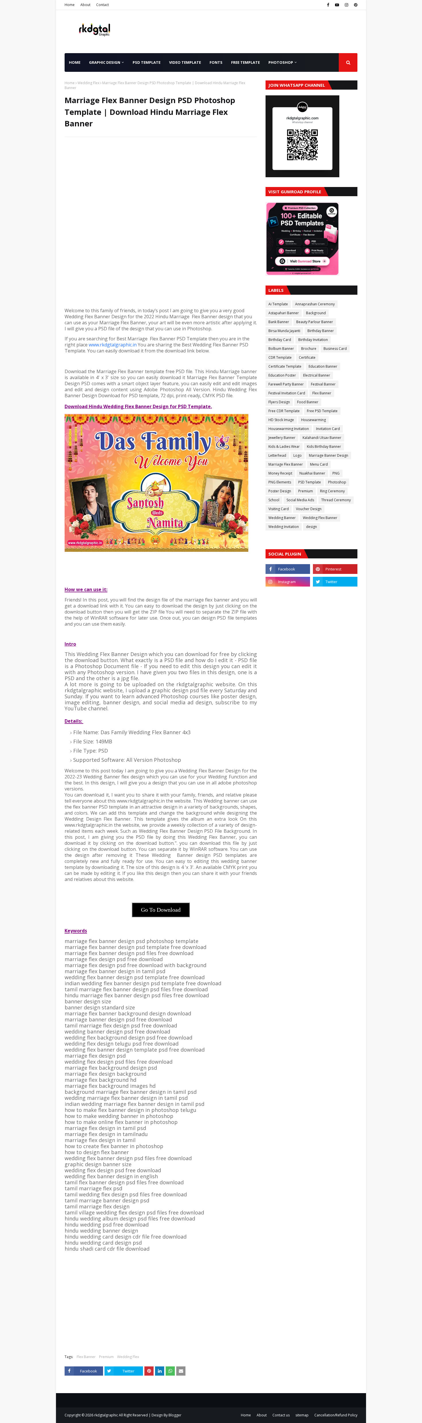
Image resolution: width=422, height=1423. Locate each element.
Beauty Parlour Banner (314, 321)
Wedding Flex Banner (320, 517)
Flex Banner (86, 1356)
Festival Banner (323, 384)
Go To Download (161, 910)
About (85, 4)
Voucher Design (309, 508)
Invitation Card (328, 428)
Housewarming (313, 419)
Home (70, 4)
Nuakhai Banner (312, 473)
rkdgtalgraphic (106, 1415)
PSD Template (309, 482)
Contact (102, 4)
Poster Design (279, 491)
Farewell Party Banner (286, 384)
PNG (336, 473)
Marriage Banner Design (328, 455)
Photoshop (337, 482)
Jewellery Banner (281, 437)
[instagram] (346, 5)
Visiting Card (278, 508)
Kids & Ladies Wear (284, 446)
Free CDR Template (284, 410)
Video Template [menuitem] (185, 62)
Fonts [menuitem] (216, 62)
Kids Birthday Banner (324, 446)
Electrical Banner (316, 375)
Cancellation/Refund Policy (335, 1415)
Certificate (307, 357)
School (273, 500)
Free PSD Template (322, 410)
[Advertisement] (161, 183)
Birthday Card (279, 339)
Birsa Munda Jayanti (284, 330)
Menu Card (319, 464)
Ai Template (278, 304)
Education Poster (282, 375)
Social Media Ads (300, 500)
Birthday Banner (320, 330)
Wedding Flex (88, 82)
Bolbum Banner (281, 348)
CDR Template (280, 357)
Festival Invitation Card (286, 393)
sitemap (302, 1415)
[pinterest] (355, 5)
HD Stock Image (281, 419)
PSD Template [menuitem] (146, 62)
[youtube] (337, 5)
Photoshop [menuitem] (280, 62)
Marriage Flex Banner (285, 464)
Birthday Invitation (313, 339)
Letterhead (277, 455)
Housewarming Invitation (288, 428)
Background (316, 313)
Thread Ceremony (336, 500)
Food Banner (307, 402)
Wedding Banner (282, 517)
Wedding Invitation (283, 526)
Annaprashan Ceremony (315, 304)
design (311, 526)
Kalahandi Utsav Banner (322, 437)
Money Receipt (280, 473)
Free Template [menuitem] (245, 62)
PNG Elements (279, 482)
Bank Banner (278, 321)
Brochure (308, 348)
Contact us (281, 1415)
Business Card (335, 348)
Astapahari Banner (283, 313)
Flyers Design (279, 402)
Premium (106, 1356)
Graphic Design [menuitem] (104, 62)
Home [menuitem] (74, 62)
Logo (297, 455)
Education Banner (323, 366)
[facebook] (328, 5)
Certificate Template (284, 366)
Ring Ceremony (332, 491)
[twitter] (335, 582)
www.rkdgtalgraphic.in (113, 345)
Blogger (175, 1415)
